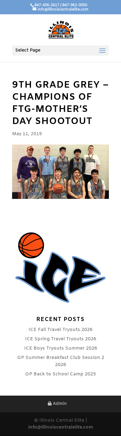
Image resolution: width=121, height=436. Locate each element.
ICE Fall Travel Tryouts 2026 (60, 330)
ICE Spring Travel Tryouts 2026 (60, 339)
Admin (59, 404)
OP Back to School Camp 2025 (60, 374)
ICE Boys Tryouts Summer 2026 (60, 348)
